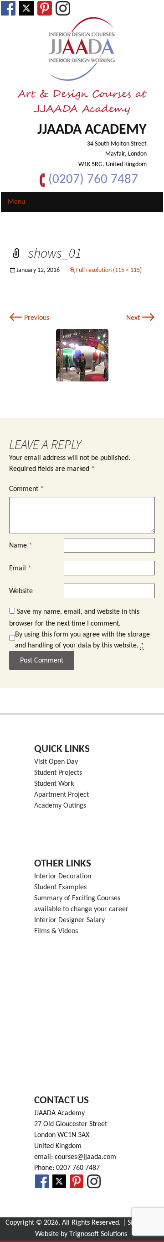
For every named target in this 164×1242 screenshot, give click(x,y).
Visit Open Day (56, 762)
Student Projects (58, 773)
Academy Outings (60, 805)
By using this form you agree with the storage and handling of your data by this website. (82, 640)
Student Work (54, 784)
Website (21, 591)
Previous (29, 318)
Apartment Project (61, 794)
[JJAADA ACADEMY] (82, 49)
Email (20, 568)
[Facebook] (8, 8)
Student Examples (60, 887)
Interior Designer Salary (69, 920)
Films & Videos (56, 931)
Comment (26, 489)
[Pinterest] (44, 8)
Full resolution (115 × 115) (109, 270)
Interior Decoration (62, 876)
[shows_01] (82, 355)
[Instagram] (63, 8)
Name (20, 545)
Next (140, 318)
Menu (16, 202)
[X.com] (26, 8)
